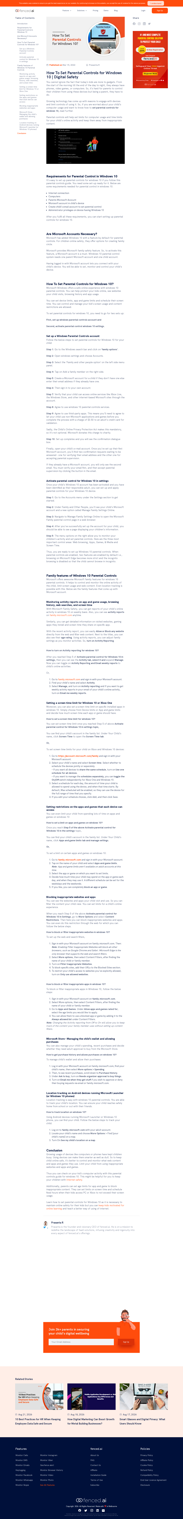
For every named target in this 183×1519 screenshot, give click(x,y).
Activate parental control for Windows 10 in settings (29, 59)
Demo (106, 10)
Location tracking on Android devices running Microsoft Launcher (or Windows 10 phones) (29, 125)
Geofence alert (47, 1465)
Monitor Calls (22, 1455)
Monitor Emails (22, 1465)
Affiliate (93, 1470)
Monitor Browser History (51, 1470)
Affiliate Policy (146, 1460)
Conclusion (21, 133)
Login (143, 10)
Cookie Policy (146, 1465)
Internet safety (74, 1179)
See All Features (47, 1485)
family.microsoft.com (61, 615)
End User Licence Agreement (153, 1480)
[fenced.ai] (25, 10)
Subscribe (94, 1485)
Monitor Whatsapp (24, 1480)
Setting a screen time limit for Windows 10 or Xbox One (29, 89)
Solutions (81, 10)
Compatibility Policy (149, 1475)
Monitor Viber (46, 1460)
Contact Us (95, 1465)
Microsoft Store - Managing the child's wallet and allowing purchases (28, 115)
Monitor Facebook (24, 1475)
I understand (155, 3)
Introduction (22, 23)
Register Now (150, 74)
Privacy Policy (146, 1455)
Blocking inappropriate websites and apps (28, 107)
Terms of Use (96, 1480)
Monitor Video (46, 1475)
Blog (116, 10)
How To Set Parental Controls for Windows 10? (28, 43)
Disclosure (145, 1485)
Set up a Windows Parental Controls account (26, 50)
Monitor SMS (21, 1460)
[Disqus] (91, 1274)
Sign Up (160, 10)
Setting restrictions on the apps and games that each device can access (28, 98)
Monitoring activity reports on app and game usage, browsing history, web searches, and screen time (28, 78)
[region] (27, 78)
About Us (94, 1455)
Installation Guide (98, 1475)
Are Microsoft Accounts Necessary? (27, 37)
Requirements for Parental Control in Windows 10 (25, 29)
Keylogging (20, 1470)
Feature (66, 10)
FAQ (92, 1460)
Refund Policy (146, 1470)
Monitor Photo (47, 1480)
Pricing (95, 10)
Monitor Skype (22, 1485)
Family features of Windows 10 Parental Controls (26, 67)
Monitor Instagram (48, 1455)
